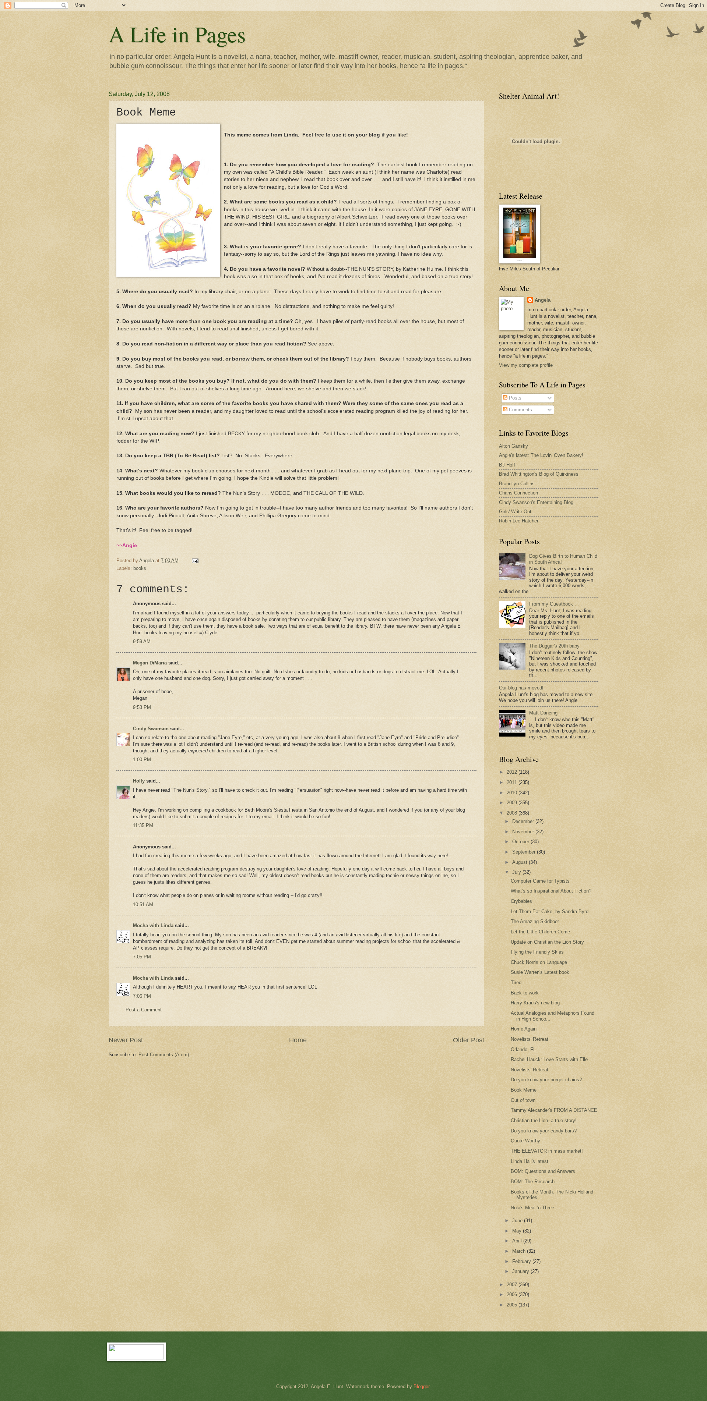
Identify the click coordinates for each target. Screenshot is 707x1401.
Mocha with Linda (153, 925)
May (517, 1231)
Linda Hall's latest (529, 1161)
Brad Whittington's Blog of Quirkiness (538, 474)
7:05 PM (142, 957)
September (524, 852)
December (523, 821)
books (139, 568)
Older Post (468, 1040)
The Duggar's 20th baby (554, 646)
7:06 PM (142, 996)
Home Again (524, 1029)
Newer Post (126, 1040)
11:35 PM (143, 825)
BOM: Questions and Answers (543, 1171)
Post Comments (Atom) (163, 1054)
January (521, 1271)
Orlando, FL (523, 1049)
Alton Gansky (513, 446)
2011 (512, 782)
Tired (516, 982)
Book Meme (524, 1090)
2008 (512, 813)
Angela (543, 300)
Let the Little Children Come (540, 931)
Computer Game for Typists (540, 881)
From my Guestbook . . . (555, 604)
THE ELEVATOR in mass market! (547, 1151)
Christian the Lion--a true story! (544, 1120)
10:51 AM (143, 904)
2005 (512, 1305)
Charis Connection (518, 493)
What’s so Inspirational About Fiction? (551, 891)
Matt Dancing (543, 713)
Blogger (421, 1386)
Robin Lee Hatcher (518, 521)
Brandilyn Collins (517, 483)
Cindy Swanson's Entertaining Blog (536, 502)
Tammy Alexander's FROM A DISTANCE (554, 1110)
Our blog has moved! (521, 688)
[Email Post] (195, 560)
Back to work (525, 993)
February (522, 1261)
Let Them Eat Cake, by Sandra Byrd (549, 911)
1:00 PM (142, 759)
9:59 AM (142, 641)
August (520, 862)
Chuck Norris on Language (539, 962)
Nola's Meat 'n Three (532, 1207)
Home (298, 1040)
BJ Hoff (507, 465)
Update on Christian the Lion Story (547, 942)
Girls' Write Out (515, 511)
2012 (512, 772)
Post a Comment (144, 1009)
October (521, 841)
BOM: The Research (533, 1181)
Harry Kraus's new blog (535, 1002)
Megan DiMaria (150, 663)
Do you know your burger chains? (546, 1079)
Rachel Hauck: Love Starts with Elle (549, 1059)
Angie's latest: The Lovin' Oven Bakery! (541, 455)
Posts (514, 398)
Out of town (523, 1100)
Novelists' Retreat (529, 1039)
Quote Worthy (525, 1140)
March (519, 1251)
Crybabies (521, 901)
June (518, 1220)
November (523, 831)
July (517, 872)
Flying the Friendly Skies (537, 952)
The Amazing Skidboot (535, 921)
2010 (512, 792)
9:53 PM (142, 707)
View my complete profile (526, 365)
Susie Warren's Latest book (540, 972)
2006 (512, 1294)
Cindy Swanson (151, 728)
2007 (512, 1284)
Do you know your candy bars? (544, 1131)
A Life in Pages (177, 34)
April (517, 1241)
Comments (519, 409)
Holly (139, 781)
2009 (512, 802)
